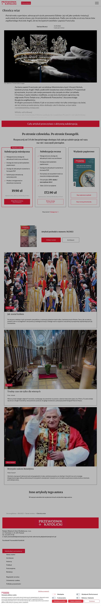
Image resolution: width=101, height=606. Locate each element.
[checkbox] (54, 594)
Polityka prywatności (43, 591)
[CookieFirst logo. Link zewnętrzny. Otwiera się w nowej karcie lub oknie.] (5, 593)
